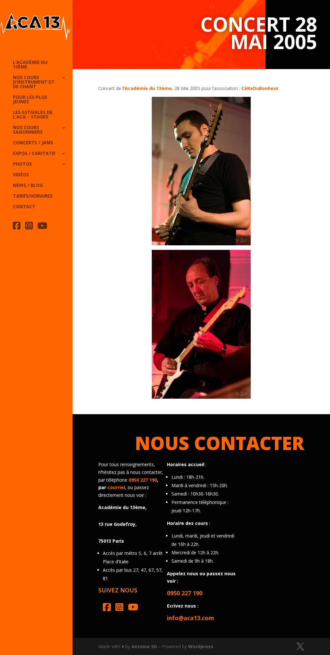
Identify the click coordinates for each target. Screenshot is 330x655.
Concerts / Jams (33, 143)
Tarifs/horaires (33, 196)
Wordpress (200, 646)
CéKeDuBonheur (259, 88)
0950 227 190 (143, 480)
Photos (22, 164)
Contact (24, 207)
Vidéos (21, 175)
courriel (116, 487)
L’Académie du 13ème (30, 65)
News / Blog (28, 185)
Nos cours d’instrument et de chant (33, 82)
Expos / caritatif (34, 153)
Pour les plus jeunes (30, 100)
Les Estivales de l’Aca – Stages (33, 115)
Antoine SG (144, 646)
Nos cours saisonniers (28, 130)
